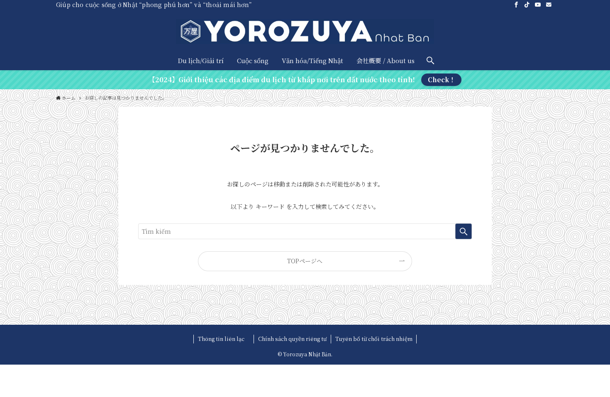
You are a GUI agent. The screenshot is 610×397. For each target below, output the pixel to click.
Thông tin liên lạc (224, 339)
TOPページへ (304, 261)
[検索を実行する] (463, 231)
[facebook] (516, 4)
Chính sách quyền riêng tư (292, 339)
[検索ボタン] (430, 60)
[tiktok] (527, 4)
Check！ (441, 79)
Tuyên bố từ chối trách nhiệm (373, 339)
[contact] (548, 4)
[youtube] (537, 4)
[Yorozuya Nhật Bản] (305, 31)
